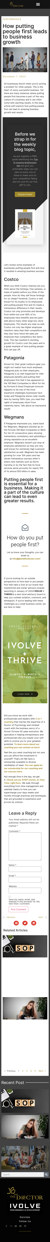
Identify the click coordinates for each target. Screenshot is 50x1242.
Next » (42, 1071)
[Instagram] (11, 1226)
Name (12, 865)
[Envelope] (20, 1226)
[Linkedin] (25, 1226)
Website (13, 886)
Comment (14, 831)
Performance (12, 19)
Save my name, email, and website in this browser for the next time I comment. (24, 901)
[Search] (46, 1174)
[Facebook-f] (6, 1226)
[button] (38, 4)
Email (12, 876)
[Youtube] (16, 1226)
